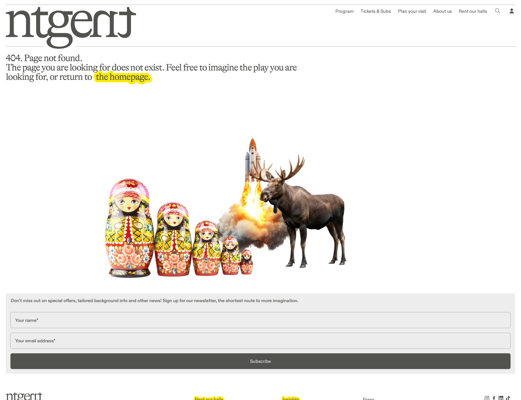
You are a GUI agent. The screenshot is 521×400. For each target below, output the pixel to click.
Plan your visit (412, 11)
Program (344, 11)
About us (442, 11)
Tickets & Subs (375, 11)
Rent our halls (473, 11)
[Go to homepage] (67, 27)
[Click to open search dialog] (497, 11)
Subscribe (260, 361)
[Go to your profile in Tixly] (511, 11)
